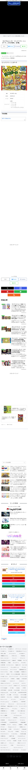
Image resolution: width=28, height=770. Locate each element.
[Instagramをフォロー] (20, 288)
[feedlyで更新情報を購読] (20, 291)
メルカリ (13, 583)
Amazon (13, 575)
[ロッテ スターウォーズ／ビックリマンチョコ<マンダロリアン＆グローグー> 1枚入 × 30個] (4, 596)
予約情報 (4, 53)
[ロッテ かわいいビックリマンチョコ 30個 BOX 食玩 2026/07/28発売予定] (4, 570)
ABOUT (7, 763)
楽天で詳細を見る (6, 118)
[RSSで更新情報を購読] (14, 295)
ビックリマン (10, 53)
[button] (24, 462)
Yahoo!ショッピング (13, 580)
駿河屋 (13, 586)
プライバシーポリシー (14, 765)
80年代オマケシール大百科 (16, 619)
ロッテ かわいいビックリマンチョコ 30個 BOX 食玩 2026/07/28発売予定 (16, 569)
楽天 (13, 578)
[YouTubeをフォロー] (7, 291)
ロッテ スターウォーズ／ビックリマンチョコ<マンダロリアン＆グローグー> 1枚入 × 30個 (16, 596)
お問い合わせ (21, 763)
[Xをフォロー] (7, 288)
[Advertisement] (14, 20)
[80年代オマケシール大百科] (4, 623)
